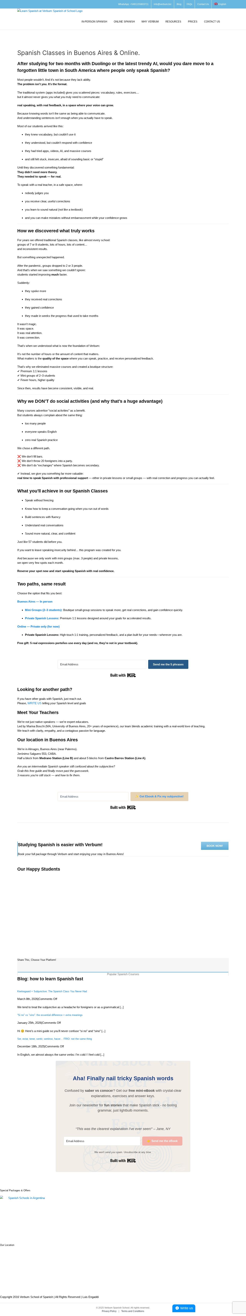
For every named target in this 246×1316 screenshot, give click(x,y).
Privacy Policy (109, 1311)
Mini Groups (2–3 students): (43, 610)
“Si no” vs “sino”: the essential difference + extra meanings (50, 1015)
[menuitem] (220, 4)
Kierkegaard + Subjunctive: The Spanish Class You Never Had (52, 991)
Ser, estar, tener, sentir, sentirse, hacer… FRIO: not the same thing (54, 1038)
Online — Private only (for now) (38, 626)
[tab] (123, 974)
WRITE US (34, 703)
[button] (228, 21)
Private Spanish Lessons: (42, 618)
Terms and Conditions (132, 1311)
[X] (26, 967)
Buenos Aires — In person (34, 601)
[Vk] (31, 967)
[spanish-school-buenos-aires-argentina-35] (48, 875)
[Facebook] (20, 967)
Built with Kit (123, 675)
